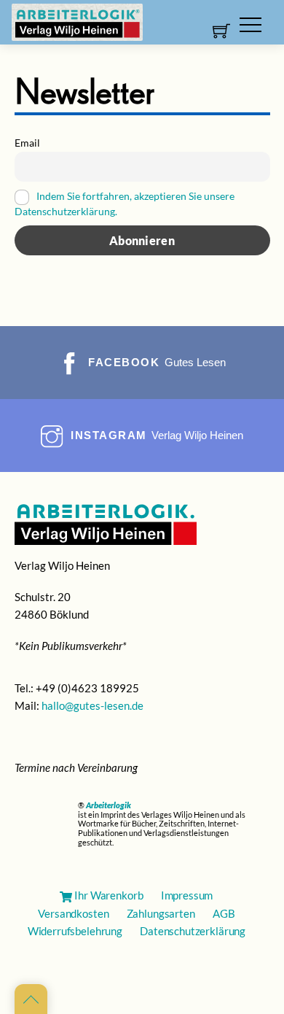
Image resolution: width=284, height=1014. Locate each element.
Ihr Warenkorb (108, 895)
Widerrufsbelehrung (75, 930)
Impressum (187, 895)
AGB (224, 913)
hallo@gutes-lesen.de (92, 705)
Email (27, 142)
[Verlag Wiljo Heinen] (77, 20)
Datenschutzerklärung (192, 930)
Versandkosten (73, 913)
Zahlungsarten (161, 913)
